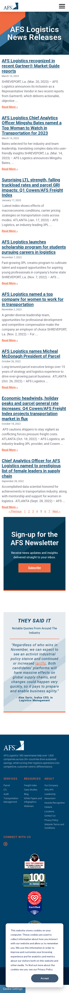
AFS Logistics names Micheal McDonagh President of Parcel (31, 354)
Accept (45, 978)
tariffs (40, 663)
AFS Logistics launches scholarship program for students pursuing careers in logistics (34, 247)
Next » (56, 511)
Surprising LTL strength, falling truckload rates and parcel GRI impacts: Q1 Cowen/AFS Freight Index (32, 187)
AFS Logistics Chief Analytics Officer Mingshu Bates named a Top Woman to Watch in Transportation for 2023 (32, 125)
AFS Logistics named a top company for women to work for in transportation (33, 299)
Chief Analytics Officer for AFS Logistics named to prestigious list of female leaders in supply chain (31, 468)
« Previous (15, 511)
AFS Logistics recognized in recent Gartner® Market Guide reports (31, 66)
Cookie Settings (12, 989)
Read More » (10, 107)
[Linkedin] (5, 844)
